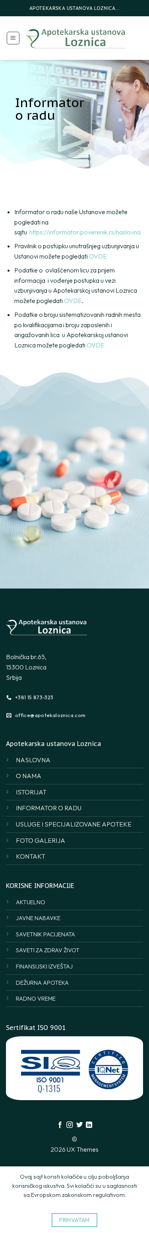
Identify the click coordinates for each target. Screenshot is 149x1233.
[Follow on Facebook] (60, 1125)
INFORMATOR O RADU (48, 808)
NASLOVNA (33, 760)
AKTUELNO (30, 902)
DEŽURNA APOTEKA (42, 982)
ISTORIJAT (31, 792)
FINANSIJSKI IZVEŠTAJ (44, 966)
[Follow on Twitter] (79, 1125)
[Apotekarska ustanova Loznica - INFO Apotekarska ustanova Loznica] (76, 38)
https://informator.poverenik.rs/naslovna (85, 232)
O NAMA (28, 776)
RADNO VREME (36, 998)
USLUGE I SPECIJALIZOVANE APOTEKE (74, 824)
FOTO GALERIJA (40, 840)
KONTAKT (30, 856)
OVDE (98, 256)
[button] (13, 38)
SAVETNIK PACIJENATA (45, 934)
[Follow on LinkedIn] (89, 1125)
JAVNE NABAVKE (38, 918)
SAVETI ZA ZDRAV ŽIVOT (47, 950)
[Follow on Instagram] (69, 1125)
